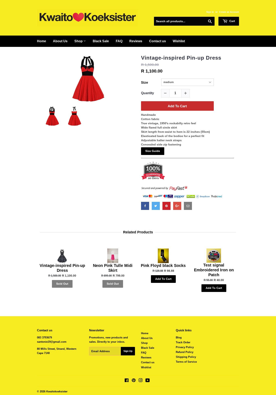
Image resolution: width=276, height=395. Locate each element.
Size (144, 82)
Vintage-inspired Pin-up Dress (181, 58)
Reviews (135, 41)
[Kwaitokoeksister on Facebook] (126, 380)
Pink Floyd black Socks (163, 265)
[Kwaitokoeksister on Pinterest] (134, 380)
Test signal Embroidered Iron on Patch (214, 270)
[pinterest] (166, 206)
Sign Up (127, 351)
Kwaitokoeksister (56, 391)
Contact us (157, 41)
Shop (78, 41)
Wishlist (179, 41)
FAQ (119, 41)
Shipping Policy (186, 356)
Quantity (147, 93)
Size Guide (152, 151)
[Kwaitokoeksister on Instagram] (141, 380)
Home (41, 41)
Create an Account (229, 12)
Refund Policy (184, 352)
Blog (179, 337)
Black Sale (101, 41)
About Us (60, 41)
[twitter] (156, 206)
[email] (188, 206)
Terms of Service (186, 361)
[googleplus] (177, 206)
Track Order (183, 342)
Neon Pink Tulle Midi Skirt (113, 268)
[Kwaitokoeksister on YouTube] (147, 380)
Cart (232, 21)
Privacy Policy (185, 347)
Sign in (210, 12)
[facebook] (145, 206)
